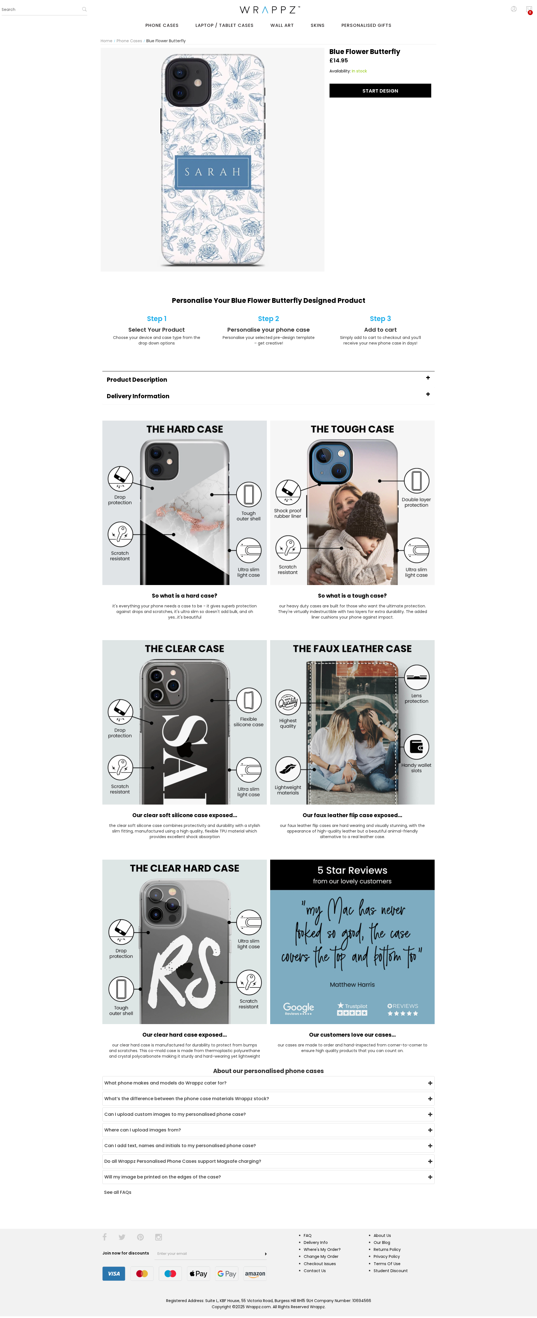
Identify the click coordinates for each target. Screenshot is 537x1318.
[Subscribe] (266, 1254)
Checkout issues (320, 1264)
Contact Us (315, 1271)
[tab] (268, 380)
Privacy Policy (387, 1256)
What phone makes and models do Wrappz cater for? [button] (165, 1083)
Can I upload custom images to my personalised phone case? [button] (175, 1114)
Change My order (321, 1256)
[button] (268, 379)
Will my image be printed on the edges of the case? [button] (162, 1177)
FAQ (308, 1235)
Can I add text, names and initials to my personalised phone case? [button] (180, 1145)
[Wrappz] (268, 10)
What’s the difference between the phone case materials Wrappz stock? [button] (186, 1098)
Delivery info (316, 1242)
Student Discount (391, 1271)
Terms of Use (387, 1264)
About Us (382, 1235)
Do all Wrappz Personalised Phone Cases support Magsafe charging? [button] (182, 1161)
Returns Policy (387, 1249)
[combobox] (44, 9)
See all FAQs (117, 1192)
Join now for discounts (126, 1253)
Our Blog (382, 1242)
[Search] (84, 11)
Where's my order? (322, 1249)
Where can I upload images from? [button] (142, 1130)
